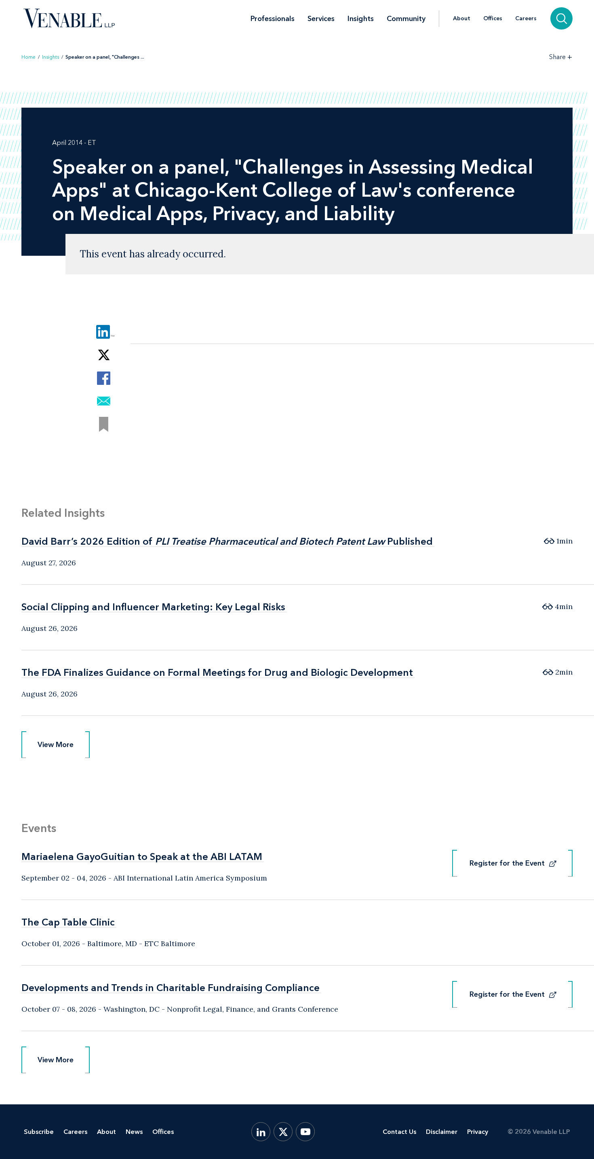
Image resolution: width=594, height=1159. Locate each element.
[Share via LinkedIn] (103, 332)
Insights (361, 18)
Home (28, 57)
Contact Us (399, 1132)
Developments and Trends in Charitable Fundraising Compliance (170, 987)
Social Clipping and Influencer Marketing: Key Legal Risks (153, 607)
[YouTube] (305, 1131)
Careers (526, 18)
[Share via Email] (103, 401)
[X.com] (283, 1131)
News (134, 1132)
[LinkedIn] (260, 1131)
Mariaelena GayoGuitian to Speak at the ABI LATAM (141, 856)
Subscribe (39, 1132)
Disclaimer (441, 1132)
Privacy (477, 1132)
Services (321, 18)
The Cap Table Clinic (68, 922)
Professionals (273, 18)
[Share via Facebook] (103, 378)
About (461, 18)
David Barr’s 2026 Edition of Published (227, 541)
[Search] (561, 18)
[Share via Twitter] (103, 355)
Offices (492, 18)
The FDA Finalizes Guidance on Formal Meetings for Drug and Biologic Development (217, 672)
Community (406, 18)
